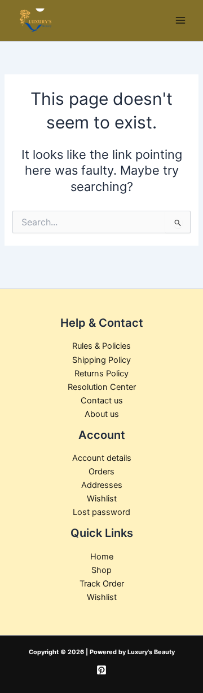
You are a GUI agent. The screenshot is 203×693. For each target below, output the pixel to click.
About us (102, 414)
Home (101, 557)
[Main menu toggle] (180, 20)
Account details (101, 458)
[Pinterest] (101, 670)
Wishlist (102, 499)
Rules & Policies (101, 346)
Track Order (102, 584)
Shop (101, 570)
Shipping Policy (101, 360)
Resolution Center (102, 387)
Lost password (101, 512)
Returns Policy (101, 373)
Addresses (101, 485)
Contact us (102, 401)
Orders (101, 472)
